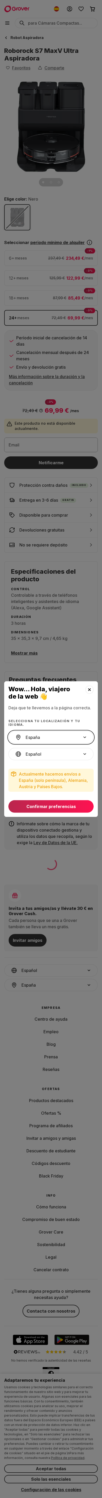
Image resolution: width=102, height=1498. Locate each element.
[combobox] (51, 737)
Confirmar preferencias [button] (51, 806)
